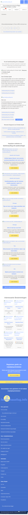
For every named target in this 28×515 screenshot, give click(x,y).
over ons (2, 484)
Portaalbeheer (3, 499)
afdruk (2, 490)
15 (14, 28)
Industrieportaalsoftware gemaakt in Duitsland (9, 512)
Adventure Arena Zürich (8, 307)
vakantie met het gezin (15, 155)
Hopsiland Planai (19, 322)
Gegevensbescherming (5, 493)
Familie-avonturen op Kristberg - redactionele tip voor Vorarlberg (14, 132)
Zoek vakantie (3, 416)
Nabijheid (16, 9)
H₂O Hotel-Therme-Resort (9, 323)
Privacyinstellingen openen (16, 382)
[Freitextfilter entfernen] (22, 2)
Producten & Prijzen (4, 451)
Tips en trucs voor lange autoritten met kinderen (14, 207)
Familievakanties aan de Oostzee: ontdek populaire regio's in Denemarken (14, 183)
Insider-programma (4, 467)
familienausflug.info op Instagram (8, 90)
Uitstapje (15, 203)
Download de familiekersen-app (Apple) (8, 431)
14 (11, 28)
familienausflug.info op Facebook (8, 93)
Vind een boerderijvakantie (6, 425)
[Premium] (25, 299)
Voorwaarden (3, 487)
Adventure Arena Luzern (19, 307)
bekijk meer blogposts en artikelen (14, 287)
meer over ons (19, 119)
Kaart (9, 9)
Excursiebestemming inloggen (7, 506)
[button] (18, 28)
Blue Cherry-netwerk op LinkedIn (8, 119)
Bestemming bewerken (5, 438)
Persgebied (3, 464)
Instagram (3, 470)
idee (15, 268)
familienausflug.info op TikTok (7, 117)
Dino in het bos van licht (14, 227)
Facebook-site (3, 474)
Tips (15, 245)
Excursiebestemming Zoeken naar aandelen (12, 31)
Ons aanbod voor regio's (5, 448)
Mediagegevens (4, 454)
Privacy (8, 382)
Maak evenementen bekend (6, 445)
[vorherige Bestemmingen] (2, 28)
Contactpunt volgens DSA (6, 496)
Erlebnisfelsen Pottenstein (19, 338)
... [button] (8, 28)
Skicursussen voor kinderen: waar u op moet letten (14, 250)
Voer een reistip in (4, 442)
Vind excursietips (4, 409)
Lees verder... (14, 168)
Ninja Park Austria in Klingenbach (8, 338)
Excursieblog (3, 419)
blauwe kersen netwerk (5, 461)
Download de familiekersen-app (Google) (8, 428)
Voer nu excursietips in (14, 375)
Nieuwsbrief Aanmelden (5, 422)
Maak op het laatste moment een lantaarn (14, 273)
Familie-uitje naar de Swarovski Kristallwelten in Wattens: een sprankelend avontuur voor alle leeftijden (13, 136)
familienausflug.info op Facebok (8, 114)
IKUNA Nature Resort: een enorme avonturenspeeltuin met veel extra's (14, 159)
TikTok (2, 477)
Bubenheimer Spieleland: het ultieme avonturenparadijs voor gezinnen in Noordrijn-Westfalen (13, 128)
